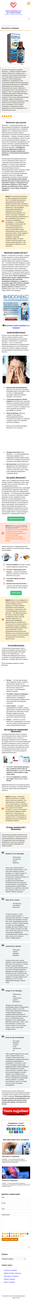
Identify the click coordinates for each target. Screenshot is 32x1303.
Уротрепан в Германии (10, 1270)
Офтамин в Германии (10, 1156)
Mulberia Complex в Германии (12, 1273)
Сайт (3, 1209)
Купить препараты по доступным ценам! (13, 12)
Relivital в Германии (9, 1279)
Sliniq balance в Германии (11, 1276)
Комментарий (6, 1214)
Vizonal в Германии (10, 1180)
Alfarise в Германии (9, 1282)
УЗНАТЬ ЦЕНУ (16, 593)
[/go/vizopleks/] (16, 307)
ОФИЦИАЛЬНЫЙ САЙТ (16, 518)
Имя (3, 1197)
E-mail (3, 1203)
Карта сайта (16, 1297)
